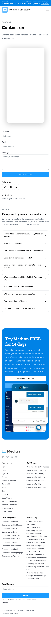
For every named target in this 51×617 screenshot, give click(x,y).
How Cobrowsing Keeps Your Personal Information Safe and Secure (36, 548)
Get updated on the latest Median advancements (19, 600)
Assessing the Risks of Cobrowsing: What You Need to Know (37, 566)
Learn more (45, 4)
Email (4, 142)
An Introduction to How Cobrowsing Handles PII (35, 540)
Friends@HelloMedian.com (14, 198)
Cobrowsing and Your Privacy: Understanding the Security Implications (37, 576)
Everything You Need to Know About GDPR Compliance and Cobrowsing (37, 533)
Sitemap (5, 603)
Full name (5, 132)
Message (5, 153)
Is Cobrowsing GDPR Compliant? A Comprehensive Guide (35, 524)
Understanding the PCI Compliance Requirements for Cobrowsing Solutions (36, 557)
